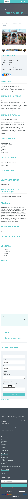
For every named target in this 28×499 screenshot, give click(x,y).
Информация (4, 472)
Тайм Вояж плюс (5, 475)
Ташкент (11, 62)
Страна (5, 359)
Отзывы (4, 25)
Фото (4, 379)
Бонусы (3, 463)
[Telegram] (10, 75)
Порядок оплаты (5, 459)
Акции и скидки (4, 457)
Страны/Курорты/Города (7, 460)
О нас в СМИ (4, 441)
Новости (3, 445)
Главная (7, 9)
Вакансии (3, 444)
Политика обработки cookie (7, 465)
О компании (4, 439)
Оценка (5, 371)
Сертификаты (4, 450)
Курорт (5, 365)
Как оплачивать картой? (7, 487)
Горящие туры (4, 455)
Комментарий (6, 374)
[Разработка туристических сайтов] (21, 491)
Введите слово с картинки (10, 383)
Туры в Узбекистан (13, 60)
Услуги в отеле (13, 23)
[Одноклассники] (5, 75)
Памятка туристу (5, 462)
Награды (3, 449)
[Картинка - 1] (14, 37)
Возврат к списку (5, 399)
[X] (6, 75)
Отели (13, 9)
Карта (20, 23)
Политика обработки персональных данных (11, 466)
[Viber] (8, 75)
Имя (4, 354)
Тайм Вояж (3, 473)
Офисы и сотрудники (6, 442)
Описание (4, 23)
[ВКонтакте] (3, 75)
